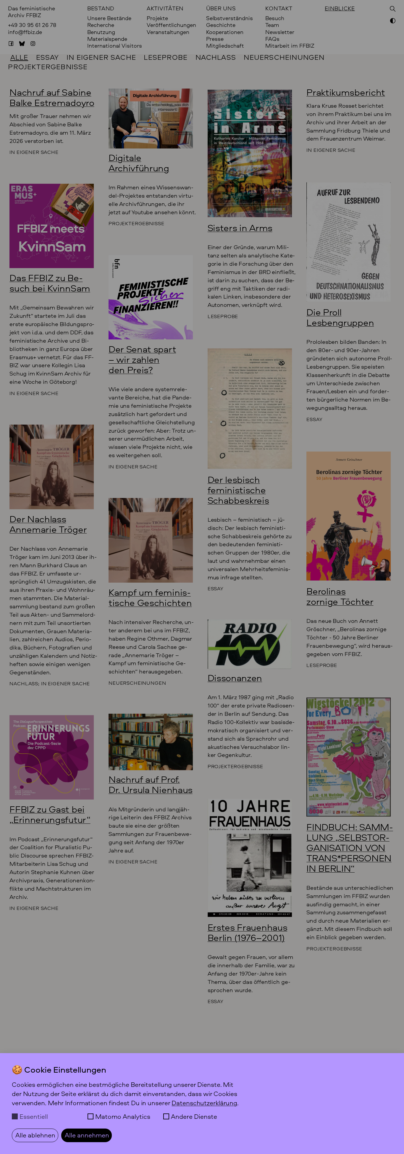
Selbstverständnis (229, 18)
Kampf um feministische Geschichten (150, 597)
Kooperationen (224, 32)
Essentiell (34, 1116)
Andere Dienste (194, 1116)
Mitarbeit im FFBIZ (289, 45)
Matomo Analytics (122, 1116)
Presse (215, 39)
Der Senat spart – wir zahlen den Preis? (142, 359)
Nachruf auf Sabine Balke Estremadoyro (51, 97)
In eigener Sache (101, 57)
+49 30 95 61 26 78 (32, 25)
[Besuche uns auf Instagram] (33, 43)
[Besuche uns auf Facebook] (11, 43)
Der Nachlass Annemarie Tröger (48, 524)
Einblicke (340, 8)
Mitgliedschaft (225, 45)
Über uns (221, 8)
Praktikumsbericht (345, 92)
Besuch (274, 18)
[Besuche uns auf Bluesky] (22, 43)
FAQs (272, 39)
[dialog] (202, 1103)
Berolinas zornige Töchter (339, 596)
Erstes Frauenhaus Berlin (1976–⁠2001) (247, 932)
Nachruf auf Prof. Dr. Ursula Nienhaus (151, 784)
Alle (19, 57)
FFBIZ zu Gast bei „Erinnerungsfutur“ (49, 814)
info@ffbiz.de (25, 32)
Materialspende (107, 39)
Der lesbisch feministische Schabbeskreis (238, 489)
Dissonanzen (235, 678)
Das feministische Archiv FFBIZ (31, 11)
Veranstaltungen (168, 32)
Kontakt (278, 8)
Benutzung (101, 32)
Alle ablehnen (35, 1135)
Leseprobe (166, 57)
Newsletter (279, 32)
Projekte (157, 18)
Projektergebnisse (48, 66)
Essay (47, 57)
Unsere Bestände (109, 18)
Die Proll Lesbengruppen (340, 317)
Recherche (100, 25)
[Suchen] (392, 9)
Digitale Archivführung (139, 162)
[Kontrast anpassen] (392, 21)
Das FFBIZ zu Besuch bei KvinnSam (49, 283)
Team (272, 25)
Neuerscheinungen (284, 57)
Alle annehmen (87, 1135)
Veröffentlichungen (171, 25)
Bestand (100, 8)
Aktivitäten (165, 8)
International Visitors (114, 45)
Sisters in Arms (240, 228)
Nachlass (215, 57)
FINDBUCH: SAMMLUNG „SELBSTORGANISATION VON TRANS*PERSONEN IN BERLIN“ (349, 847)
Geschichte (220, 25)
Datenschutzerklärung (204, 1102)
